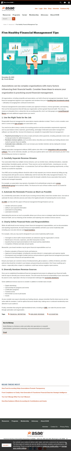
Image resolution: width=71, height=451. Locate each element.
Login (41, 8)
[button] (7, 2)
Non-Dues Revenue (37, 314)
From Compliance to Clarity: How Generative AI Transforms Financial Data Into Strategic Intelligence (34, 392)
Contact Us (54, 426)
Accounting (53, 314)
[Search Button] (13, 18)
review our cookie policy (51, 446)
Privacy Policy (64, 426)
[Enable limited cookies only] (67, 443)
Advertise (56, 8)
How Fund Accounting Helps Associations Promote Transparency (23, 388)
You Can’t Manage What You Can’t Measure (16, 397)
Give (45, 8)
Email (5, 332)
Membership (34, 15)
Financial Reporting (18, 314)
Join (36, 8)
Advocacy (44, 15)
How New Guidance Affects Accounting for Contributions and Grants (24, 401)
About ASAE (54, 15)
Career (24, 15)
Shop (50, 8)
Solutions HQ (64, 8)
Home (4, 24)
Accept (6, 445)
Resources (7, 15)
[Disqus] (35, 359)
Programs (16, 15)
